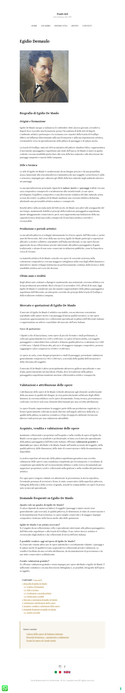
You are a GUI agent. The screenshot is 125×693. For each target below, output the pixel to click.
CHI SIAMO (46, 26)
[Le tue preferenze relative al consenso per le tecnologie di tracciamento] (120, 688)
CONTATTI (87, 26)
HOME (34, 26)
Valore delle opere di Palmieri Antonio (44, 634)
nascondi (37, 580)
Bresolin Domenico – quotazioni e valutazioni (47, 637)
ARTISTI (74, 26)
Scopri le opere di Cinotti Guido (41, 640)
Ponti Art (62, 14)
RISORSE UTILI (60, 26)
